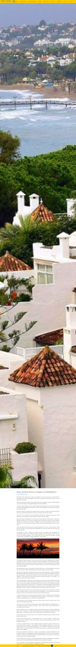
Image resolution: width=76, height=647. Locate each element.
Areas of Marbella (20, 494)
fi (73, 1)
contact (59, 1)
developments (32, 1)
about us (46, 1)
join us (53, 1)
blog (40, 1)
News (26, 494)
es (64, 1)
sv (67, 1)
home (16, 1)
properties (23, 1)
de (70, 1)
